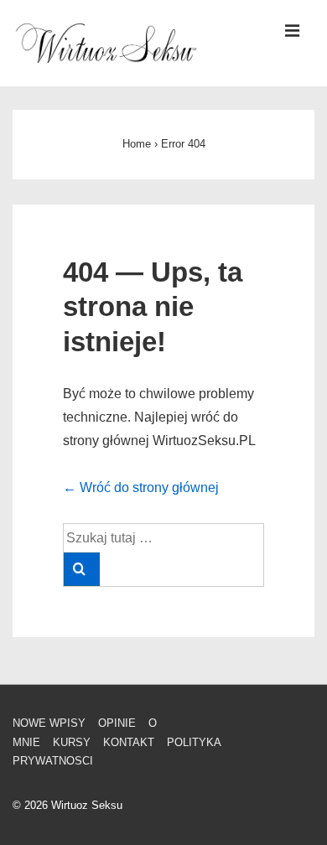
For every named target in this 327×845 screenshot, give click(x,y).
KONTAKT (128, 742)
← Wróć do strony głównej (141, 487)
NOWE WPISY (49, 723)
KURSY (72, 742)
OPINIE (117, 723)
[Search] (82, 569)
